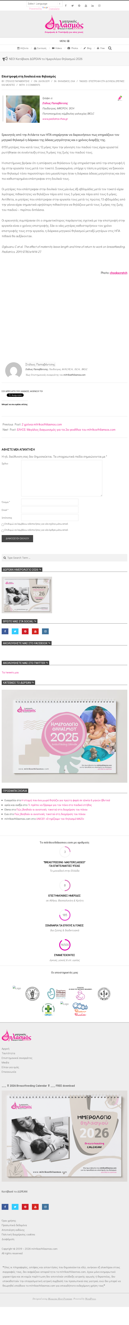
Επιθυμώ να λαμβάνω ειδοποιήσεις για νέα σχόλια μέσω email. (36, 523)
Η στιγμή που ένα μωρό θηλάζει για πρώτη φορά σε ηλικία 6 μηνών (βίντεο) (66, 800)
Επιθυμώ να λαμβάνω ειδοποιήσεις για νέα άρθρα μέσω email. (36, 529)
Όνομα (6, 502)
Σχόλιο (5, 463)
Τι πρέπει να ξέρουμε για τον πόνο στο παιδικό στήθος (60, 805)
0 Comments (33, 84)
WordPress (90, 1298)
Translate (54, 8)
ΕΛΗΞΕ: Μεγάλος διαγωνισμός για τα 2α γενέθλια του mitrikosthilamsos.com (66, 429)
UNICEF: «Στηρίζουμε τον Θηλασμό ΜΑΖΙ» (60, 818)
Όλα (73, 81)
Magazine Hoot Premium (60, 1298)
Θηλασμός (64, 81)
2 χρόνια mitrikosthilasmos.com (42, 424)
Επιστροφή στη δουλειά (102, 81)
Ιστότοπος (7, 517)
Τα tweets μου (10, 672)
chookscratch (118, 273)
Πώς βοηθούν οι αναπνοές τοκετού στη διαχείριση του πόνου (51, 809)
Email (5, 510)
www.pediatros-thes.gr (55, 118)
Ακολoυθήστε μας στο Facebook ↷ (26, 643)
